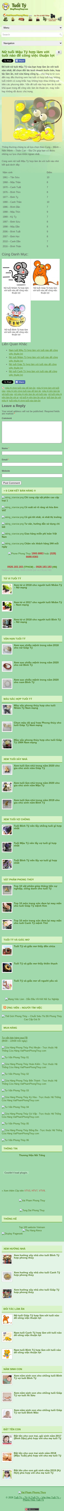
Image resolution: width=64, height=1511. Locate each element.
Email (5, 459)
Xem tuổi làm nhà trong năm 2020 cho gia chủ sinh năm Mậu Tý (37, 784)
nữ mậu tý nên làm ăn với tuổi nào (30, 394)
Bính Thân (15, 246)
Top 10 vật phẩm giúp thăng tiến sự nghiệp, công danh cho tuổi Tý (35, 887)
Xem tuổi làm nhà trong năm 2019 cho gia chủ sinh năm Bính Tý (37, 801)
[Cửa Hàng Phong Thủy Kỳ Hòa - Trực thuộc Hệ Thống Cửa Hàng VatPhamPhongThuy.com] (32, 1100)
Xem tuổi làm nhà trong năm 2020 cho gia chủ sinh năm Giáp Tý (37, 766)
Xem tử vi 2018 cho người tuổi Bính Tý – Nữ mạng (37, 620)
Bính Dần (15, 207)
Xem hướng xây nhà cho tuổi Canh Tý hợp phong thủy (37, 1273)
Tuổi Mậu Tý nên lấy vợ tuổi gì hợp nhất (35, 844)
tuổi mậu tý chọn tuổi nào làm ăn (25, 400)
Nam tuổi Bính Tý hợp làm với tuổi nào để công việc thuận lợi (37, 1351)
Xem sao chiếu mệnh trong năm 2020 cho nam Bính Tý (36, 681)
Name (5, 448)
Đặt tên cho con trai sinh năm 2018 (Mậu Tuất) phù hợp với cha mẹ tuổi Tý (37, 1454)
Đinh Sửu (15, 221)
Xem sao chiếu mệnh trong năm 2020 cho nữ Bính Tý (36, 663)
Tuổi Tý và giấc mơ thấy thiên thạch (36, 963)
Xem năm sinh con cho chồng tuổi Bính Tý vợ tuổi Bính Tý (38, 1376)
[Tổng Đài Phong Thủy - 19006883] (32, 1210)
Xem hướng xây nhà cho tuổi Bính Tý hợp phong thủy (36, 1256)
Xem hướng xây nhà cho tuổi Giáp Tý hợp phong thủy (36, 1291)
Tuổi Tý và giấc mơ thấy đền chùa (34, 946)
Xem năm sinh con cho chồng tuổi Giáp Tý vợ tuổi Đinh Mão (38, 1411)
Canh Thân (16, 202)
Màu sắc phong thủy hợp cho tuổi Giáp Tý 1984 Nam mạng (38, 741)
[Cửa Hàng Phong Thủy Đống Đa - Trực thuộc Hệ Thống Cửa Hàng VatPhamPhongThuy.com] (32, 1133)
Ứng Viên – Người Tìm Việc (24, 1007)
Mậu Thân (15, 182)
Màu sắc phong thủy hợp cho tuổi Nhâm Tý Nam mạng (34, 706)
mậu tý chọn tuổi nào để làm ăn (20, 388)
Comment (7, 418)
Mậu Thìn (15, 212)
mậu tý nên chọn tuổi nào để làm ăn (24, 391)
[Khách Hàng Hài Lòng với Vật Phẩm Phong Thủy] (32, 1200)
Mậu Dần (15, 226)
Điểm (49, 172)
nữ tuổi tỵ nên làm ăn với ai (33, 397)
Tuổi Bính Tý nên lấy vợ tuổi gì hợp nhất (35, 861)
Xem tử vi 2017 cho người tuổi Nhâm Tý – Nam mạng (38, 603)
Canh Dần (15, 241)
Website (6, 471)
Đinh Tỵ (14, 197)
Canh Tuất (15, 187)
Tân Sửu (14, 177)
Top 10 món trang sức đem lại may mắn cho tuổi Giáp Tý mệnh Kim (38, 904)
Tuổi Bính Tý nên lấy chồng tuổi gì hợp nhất (38, 827)
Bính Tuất (15, 231)
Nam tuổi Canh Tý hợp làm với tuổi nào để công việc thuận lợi (38, 1334)
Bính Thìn (15, 192)
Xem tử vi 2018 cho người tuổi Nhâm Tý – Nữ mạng (38, 586)
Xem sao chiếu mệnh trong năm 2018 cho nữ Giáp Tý (36, 646)
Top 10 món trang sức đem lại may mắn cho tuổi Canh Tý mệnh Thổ (38, 921)
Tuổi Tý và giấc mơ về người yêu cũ (36, 980)
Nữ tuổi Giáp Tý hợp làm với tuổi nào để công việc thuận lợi (36, 1316)
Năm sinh (7, 172)
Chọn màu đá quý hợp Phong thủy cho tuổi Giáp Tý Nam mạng (37, 724)
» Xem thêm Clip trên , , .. (24, 1190)
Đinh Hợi (14, 236)
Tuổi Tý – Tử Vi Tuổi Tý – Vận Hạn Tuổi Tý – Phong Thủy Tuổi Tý (37, 1498)
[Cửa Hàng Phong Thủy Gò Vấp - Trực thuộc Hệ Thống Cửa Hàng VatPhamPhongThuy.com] (32, 1117)
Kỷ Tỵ (13, 216)
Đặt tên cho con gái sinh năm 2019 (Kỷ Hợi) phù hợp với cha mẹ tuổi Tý (37, 1471)
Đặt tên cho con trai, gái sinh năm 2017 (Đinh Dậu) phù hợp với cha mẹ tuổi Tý (37, 1437)
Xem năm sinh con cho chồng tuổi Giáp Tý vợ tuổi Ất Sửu (38, 1394)
